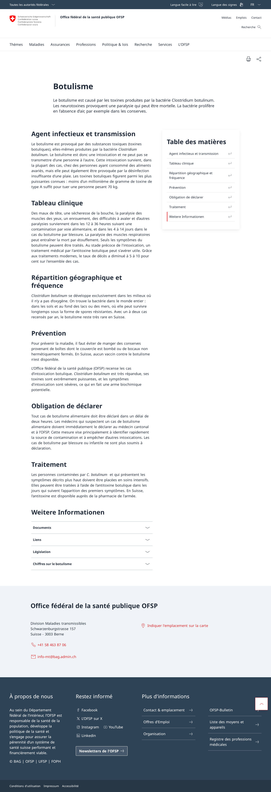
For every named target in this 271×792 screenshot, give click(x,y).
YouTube (116, 727)
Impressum (51, 786)
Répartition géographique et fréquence (190, 175)
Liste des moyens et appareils (227, 724)
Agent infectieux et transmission (193, 153)
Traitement (177, 207)
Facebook (90, 710)
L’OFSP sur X (92, 718)
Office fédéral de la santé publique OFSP (92, 17)
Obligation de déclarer (186, 197)
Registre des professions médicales (231, 742)
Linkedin (89, 735)
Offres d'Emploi (156, 721)
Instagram (90, 727)
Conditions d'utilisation (25, 786)
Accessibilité (70, 786)
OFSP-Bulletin (221, 710)
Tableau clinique (181, 163)
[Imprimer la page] (248, 59)
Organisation (154, 733)
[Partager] (259, 59)
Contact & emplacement (164, 710)
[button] (16, 44)
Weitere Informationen (186, 216)
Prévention (177, 187)
